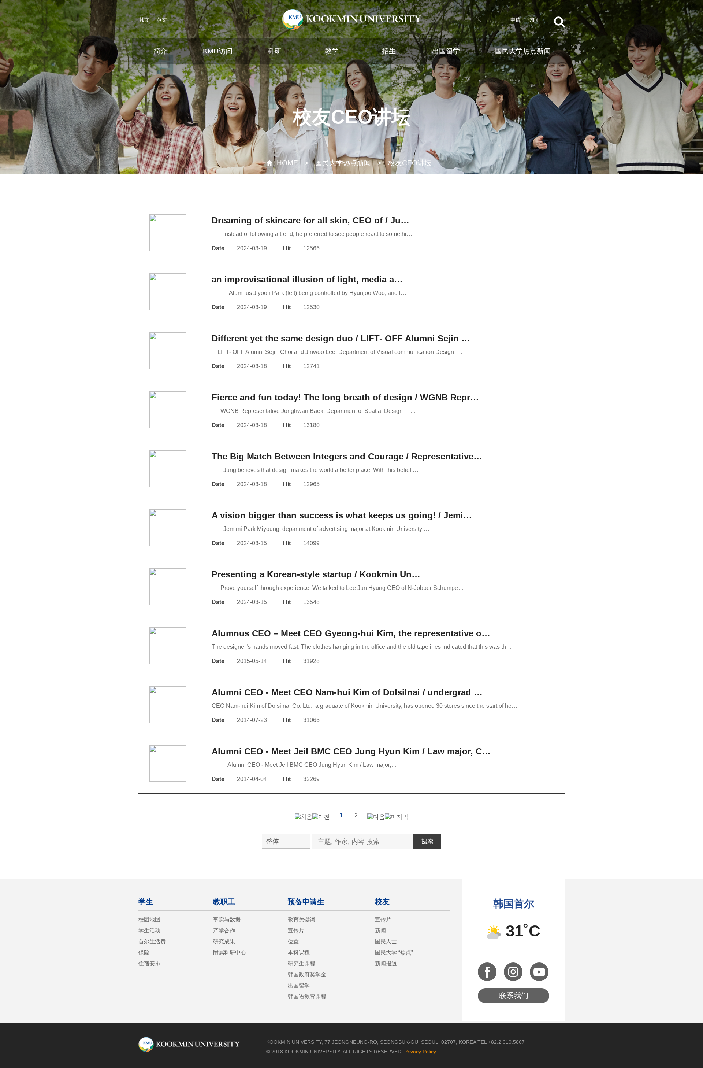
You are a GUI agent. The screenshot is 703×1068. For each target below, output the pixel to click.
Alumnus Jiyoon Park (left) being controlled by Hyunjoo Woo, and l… (309, 293)
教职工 (224, 902)
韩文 (144, 20)
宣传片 (296, 930)
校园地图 (149, 919)
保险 (143, 952)
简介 (160, 51)
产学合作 (224, 930)
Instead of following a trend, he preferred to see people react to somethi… (312, 234)
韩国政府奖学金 (307, 974)
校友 (382, 902)
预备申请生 (306, 902)
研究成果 (224, 941)
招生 (389, 51)
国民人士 (386, 941)
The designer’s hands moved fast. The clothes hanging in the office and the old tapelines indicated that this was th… (362, 647)
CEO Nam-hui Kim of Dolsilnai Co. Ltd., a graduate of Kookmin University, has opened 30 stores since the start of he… (364, 706)
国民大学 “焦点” (394, 952)
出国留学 (446, 51)
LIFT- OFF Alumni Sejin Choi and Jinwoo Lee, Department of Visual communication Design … (337, 352)
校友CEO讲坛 (409, 163)
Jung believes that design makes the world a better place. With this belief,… (315, 470)
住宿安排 (149, 963)
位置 (293, 941)
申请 (515, 20)
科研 (275, 51)
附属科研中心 (229, 952)
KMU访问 (218, 51)
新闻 (380, 930)
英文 (162, 20)
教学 (332, 51)
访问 (533, 20)
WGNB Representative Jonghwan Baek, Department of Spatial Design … (314, 411)
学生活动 (149, 930)
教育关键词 (301, 919)
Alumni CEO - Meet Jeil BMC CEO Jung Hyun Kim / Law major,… (304, 765)
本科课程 (299, 952)
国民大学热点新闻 (523, 51)
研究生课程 (301, 963)
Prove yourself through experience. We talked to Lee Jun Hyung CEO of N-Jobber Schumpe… (338, 588)
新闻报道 (386, 963)
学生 (145, 902)
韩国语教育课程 (307, 996)
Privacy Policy (420, 1051)
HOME (287, 163)
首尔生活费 (152, 941)
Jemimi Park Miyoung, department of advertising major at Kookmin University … (320, 529)
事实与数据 (227, 919)
